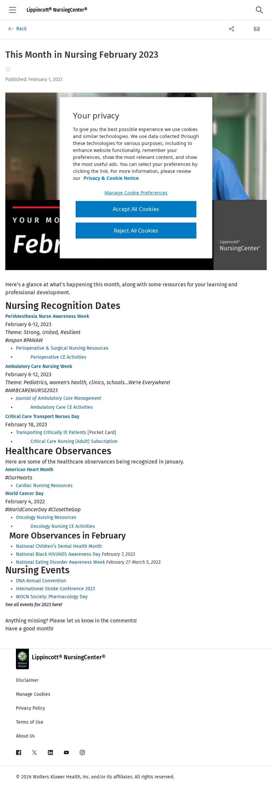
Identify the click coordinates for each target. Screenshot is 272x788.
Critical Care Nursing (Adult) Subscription (74, 441)
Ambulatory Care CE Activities (62, 407)
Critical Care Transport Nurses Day (42, 416)
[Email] (257, 29)
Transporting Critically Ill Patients (51, 432)
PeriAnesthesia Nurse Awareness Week (47, 316)
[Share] (231, 29)
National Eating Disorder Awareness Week (60, 562)
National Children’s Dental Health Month (59, 546)
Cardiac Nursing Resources (44, 485)
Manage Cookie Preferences (136, 193)
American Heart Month (29, 469)
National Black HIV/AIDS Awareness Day (58, 554)
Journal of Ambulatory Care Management (58, 398)
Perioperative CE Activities (58, 357)
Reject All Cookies (136, 230)
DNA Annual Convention (41, 581)
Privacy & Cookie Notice (111, 178)
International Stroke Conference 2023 (55, 589)
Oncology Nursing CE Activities (63, 526)
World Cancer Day (24, 493)
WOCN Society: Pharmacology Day (52, 597)
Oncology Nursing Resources (46, 517)
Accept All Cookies (136, 209)
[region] (136, 177)
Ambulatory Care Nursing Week (38, 366)
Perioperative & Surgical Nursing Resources (62, 348)
